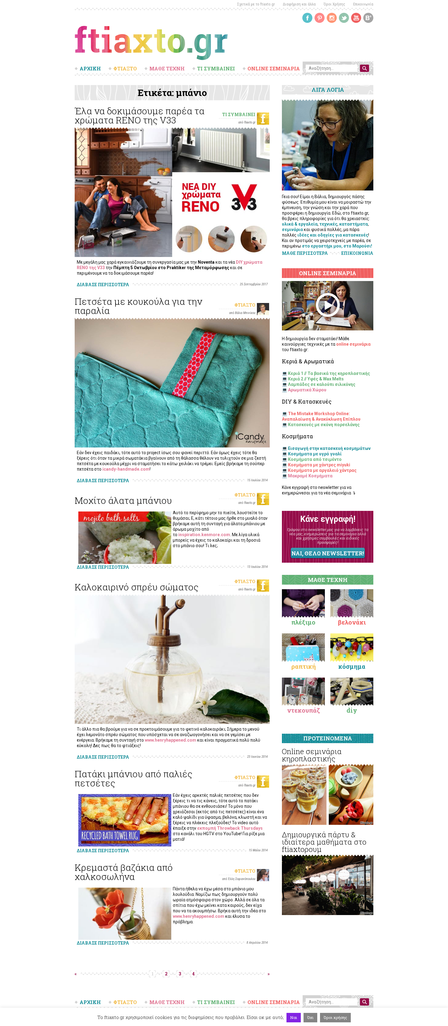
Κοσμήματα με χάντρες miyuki (319, 464)
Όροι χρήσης (335, 1017)
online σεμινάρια (353, 344)
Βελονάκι (352, 622)
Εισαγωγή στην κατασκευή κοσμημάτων (329, 448)
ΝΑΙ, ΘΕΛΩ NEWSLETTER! (327, 553)
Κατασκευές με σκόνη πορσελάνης (324, 424)
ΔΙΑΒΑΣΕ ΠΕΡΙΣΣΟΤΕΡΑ (103, 284)
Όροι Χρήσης (334, 4)
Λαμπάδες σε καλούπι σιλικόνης (321, 384)
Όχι (310, 1017)
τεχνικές (328, 224)
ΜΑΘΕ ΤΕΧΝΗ (167, 68)
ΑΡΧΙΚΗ (90, 68)
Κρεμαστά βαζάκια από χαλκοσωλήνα (124, 871)
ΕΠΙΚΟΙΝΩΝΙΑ (357, 253)
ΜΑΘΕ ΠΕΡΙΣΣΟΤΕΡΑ (305, 253)
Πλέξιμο (303, 622)
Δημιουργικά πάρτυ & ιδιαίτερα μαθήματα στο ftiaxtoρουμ (324, 842)
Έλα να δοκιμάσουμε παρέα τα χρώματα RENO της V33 (139, 115)
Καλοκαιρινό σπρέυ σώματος (136, 587)
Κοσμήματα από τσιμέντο (315, 459)
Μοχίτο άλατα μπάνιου (123, 500)
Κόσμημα (351, 666)
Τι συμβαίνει (238, 114)
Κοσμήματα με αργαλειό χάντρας (322, 470)
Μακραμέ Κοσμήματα (310, 475)
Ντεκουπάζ (303, 710)
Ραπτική (303, 666)
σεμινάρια (292, 229)
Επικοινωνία (363, 4)
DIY (352, 710)
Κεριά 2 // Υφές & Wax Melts (316, 378)
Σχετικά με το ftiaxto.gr (256, 4)
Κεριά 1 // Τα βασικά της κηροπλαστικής (329, 373)
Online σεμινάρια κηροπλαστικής (312, 755)
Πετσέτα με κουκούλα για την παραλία (138, 305)
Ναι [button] (293, 1017)
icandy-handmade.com (126, 469)
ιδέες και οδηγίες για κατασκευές (332, 235)
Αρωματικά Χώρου (307, 389)
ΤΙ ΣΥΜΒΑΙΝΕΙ (216, 68)
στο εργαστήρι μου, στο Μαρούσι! (337, 246)
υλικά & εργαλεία (300, 224)
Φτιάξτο (244, 305)
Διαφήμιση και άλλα (299, 4)
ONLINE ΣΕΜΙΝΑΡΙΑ (273, 68)
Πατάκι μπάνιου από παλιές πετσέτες (133, 778)
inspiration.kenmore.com (204, 534)
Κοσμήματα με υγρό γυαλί (315, 453)
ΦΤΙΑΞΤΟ (125, 68)
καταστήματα (353, 224)
